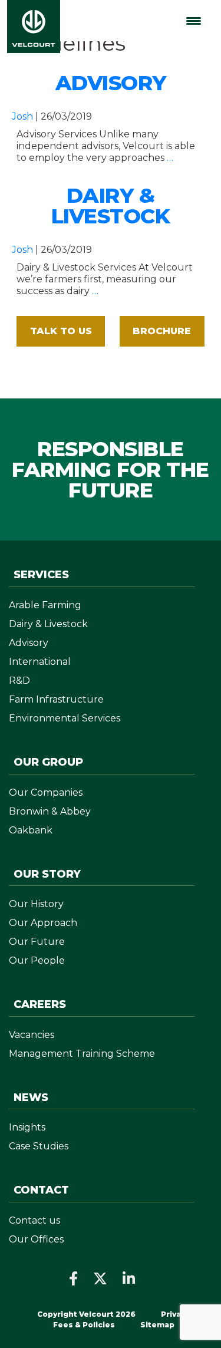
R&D (19, 680)
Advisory (110, 82)
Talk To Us (61, 331)
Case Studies (38, 1146)
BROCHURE (162, 331)
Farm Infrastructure (56, 699)
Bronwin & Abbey (50, 811)
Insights (27, 1127)
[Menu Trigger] (193, 21)
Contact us (34, 1220)
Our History (36, 903)
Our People (37, 960)
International (40, 661)
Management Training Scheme (82, 1053)
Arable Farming (45, 605)
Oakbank (30, 830)
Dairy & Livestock (110, 206)
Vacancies (31, 1034)
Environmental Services (64, 718)
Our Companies (46, 792)
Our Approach (43, 922)
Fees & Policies (85, 1324)
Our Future (37, 941)
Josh (22, 116)
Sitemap (157, 1324)
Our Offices (36, 1239)
